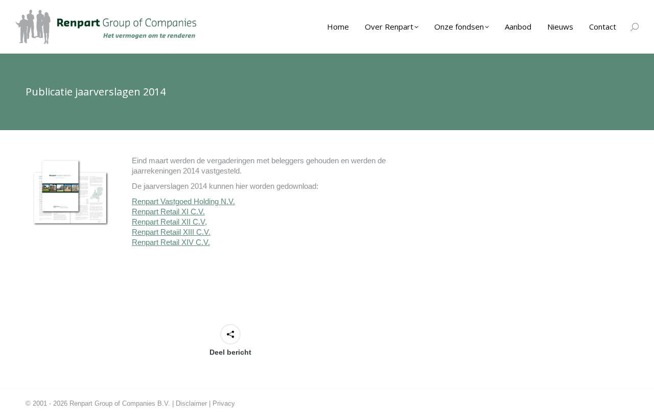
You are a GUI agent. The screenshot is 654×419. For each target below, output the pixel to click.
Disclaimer (191, 403)
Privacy (224, 403)
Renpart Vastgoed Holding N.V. (183, 201)
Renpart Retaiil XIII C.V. (171, 232)
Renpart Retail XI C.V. (168, 211)
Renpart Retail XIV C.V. (171, 242)
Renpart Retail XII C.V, (169, 221)
